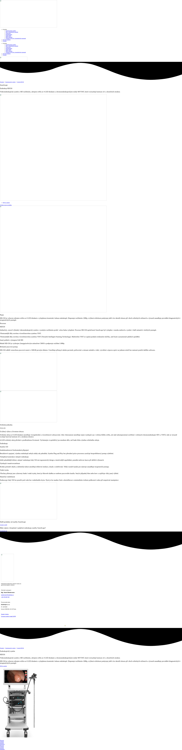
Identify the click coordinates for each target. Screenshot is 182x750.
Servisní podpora (6, 39)
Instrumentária (9, 34)
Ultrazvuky (8, 33)
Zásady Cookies (5, 614)
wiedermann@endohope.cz (7, 595)
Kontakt (4, 41)
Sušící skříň (8, 35)
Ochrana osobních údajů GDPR (8, 616)
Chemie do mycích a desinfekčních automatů (16, 38)
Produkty (2, 82)
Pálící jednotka (9, 37)
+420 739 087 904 (5, 597)
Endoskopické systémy (11, 30)
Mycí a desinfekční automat (12, 32)
